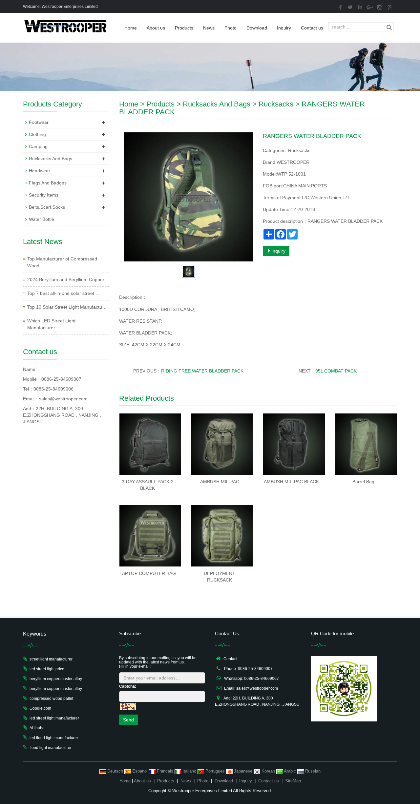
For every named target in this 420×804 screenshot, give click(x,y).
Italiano (189, 771)
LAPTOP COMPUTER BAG (147, 573)
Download (256, 27)
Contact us (312, 27)
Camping (38, 146)
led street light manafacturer (54, 718)
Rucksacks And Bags (216, 104)
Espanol (140, 771)
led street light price (47, 669)
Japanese (243, 771)
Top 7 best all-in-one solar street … (63, 293)
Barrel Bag (363, 481)
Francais (165, 771)
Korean (268, 771)
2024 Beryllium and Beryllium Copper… (68, 279)
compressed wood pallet (51, 698)
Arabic (290, 771)
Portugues (215, 771)
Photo (230, 27)
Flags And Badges (48, 182)
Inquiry (284, 27)
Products (184, 27)
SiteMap (293, 780)
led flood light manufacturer (54, 738)
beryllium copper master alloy (56, 679)
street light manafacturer (51, 659)
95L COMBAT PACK (336, 370)
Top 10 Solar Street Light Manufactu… (67, 307)
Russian (312, 771)
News (209, 27)
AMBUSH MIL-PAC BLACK (291, 481)
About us (156, 27)
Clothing (37, 134)
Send (128, 719)
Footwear (39, 122)
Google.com (40, 708)
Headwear (39, 170)
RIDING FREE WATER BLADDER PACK (202, 370)
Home (130, 27)
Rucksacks (276, 104)
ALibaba (37, 728)
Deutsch (115, 771)
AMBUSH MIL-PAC (219, 481)
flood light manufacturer (51, 747)
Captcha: (127, 686)
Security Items (43, 195)
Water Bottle (41, 219)
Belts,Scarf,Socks (47, 207)
